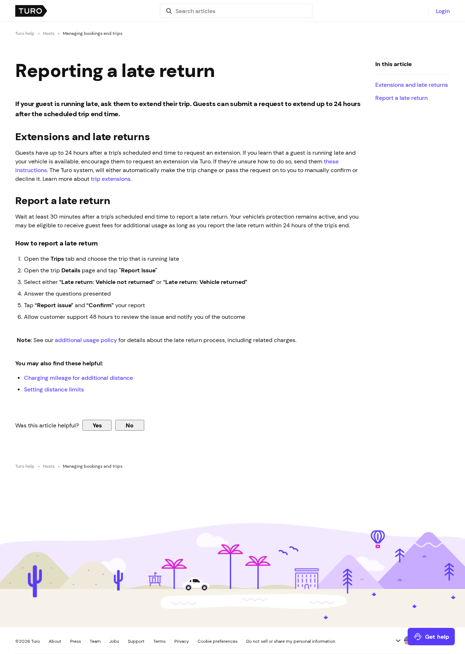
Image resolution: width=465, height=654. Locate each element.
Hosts (48, 33)
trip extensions (110, 178)
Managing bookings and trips (92, 33)
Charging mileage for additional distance (78, 377)
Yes (97, 425)
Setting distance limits (54, 389)
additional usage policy (86, 340)
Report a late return (401, 97)
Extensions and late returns (411, 84)
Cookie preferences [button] (218, 641)
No (130, 425)
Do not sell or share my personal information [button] (290, 641)
